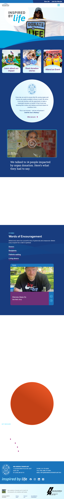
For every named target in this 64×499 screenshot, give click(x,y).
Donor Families (11, 345)
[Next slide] (60, 60)
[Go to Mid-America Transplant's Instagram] (35, 479)
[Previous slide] (3, 60)
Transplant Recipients (13, 348)
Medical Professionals (13, 352)
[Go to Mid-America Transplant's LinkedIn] (39, 479)
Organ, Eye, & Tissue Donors (16, 341)
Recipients (12, 251)
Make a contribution (9, 447)
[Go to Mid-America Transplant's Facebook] (31, 479)
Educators (9, 356)
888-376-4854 (47, 470)
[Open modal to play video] (32, 144)
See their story (17, 299)
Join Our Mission (57, 1)
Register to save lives (9, 451)
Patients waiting (15, 255)
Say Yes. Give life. (15, 204)
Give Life (47, 1)
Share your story (7, 443)
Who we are (31, 117)
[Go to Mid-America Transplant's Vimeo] (43, 479)
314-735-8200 (45, 468)
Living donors (14, 259)
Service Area (10, 360)
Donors (11, 247)
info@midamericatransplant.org (50, 472)
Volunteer (5, 439)
